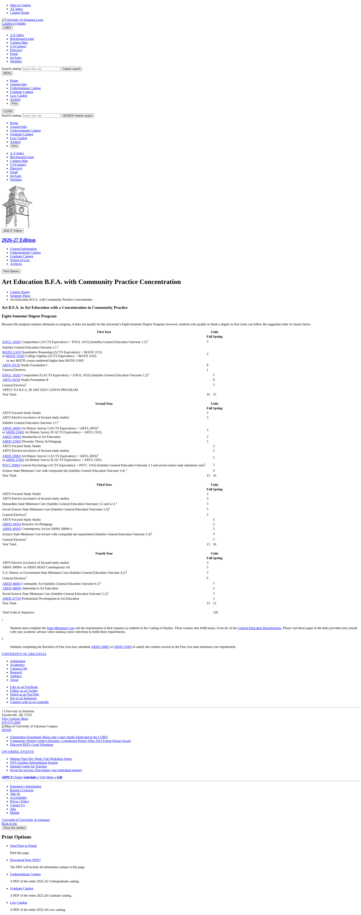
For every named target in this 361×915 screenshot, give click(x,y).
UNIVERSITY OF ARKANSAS (24, 654)
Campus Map (19, 42)
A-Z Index (17, 35)
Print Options (11, 271)
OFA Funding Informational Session (34, 762)
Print (14, 103)
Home (14, 80)
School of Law (20, 260)
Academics (17, 665)
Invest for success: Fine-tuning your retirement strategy (46, 770)
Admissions (17, 661)
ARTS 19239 (11, 380)
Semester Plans (20, 296)
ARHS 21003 (15, 432)
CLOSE (8, 111)
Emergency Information (25, 786)
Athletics (16, 676)
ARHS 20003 (11, 428)
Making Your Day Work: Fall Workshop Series (41, 759)
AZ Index (16, 9)
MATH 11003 (15, 356)
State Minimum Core (60, 628)
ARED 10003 (11, 437)
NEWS (6, 730)
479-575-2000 (11, 722)
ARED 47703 (11, 598)
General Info (18, 84)
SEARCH (78, 115)
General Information (23, 249)
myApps (15, 57)
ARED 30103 (11, 524)
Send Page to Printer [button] (23, 846)
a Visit (34, 777)
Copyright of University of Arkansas (26, 820)
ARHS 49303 (11, 529)
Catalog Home (19, 12)
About (14, 680)
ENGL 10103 (11, 342)
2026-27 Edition (19, 240)
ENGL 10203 (11, 375)
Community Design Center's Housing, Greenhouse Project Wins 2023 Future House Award (70, 741)
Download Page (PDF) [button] (25, 860)
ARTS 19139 (11, 365)
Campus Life (18, 668)
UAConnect (18, 46)
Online (12, 777)
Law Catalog (18, 95)
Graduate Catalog (21, 92)
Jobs (13, 809)
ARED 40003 (11, 583)
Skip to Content (20, 5)
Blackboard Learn (22, 39)
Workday (16, 61)
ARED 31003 (11, 441)
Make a (54, 777)
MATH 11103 (11, 352)
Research (16, 672)
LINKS (7, 27)
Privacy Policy (19, 801)
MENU (7, 73)
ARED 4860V (12, 588)
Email (14, 54)
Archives (16, 264)
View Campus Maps (15, 718)
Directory (16, 50)
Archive (15, 99)
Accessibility (18, 797)
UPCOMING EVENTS (18, 751)
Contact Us (17, 805)
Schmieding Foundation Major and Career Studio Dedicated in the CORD (59, 737)
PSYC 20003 (11, 465)
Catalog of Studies (14, 23)
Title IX (15, 794)
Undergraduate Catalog (25, 88)
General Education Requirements (259, 628)
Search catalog (11, 68)
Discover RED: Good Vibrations (31, 744)
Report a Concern (21, 790)
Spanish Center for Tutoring (28, 766)
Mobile (14, 812)
